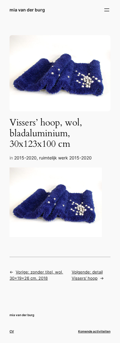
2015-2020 (25, 157)
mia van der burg (27, 9)
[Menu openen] (106, 10)
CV (12, 331)
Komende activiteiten (94, 331)
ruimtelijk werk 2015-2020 (65, 157)
